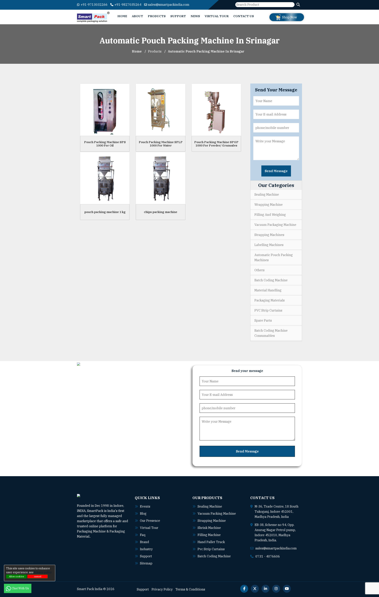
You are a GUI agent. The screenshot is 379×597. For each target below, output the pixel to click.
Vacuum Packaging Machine (275, 225)
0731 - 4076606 (267, 556)
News (195, 16)
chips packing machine (160, 212)
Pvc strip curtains (211, 549)
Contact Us (243, 16)
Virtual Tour (217, 16)
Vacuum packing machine (217, 513)
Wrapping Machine (268, 205)
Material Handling (267, 290)
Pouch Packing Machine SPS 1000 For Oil (105, 143)
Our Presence (150, 521)
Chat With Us (20, 588)
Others (259, 270)
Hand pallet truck (211, 542)
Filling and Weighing (270, 215)
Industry (146, 549)
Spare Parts (263, 320)
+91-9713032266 (94, 5)
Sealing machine (210, 506)
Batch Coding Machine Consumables (271, 333)
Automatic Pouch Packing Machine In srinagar (206, 51)
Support (178, 16)
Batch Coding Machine (271, 280)
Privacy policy (43, 572)
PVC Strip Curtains (268, 310)
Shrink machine (209, 528)
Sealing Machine (266, 194)
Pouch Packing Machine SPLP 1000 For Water (161, 143)
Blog (143, 513)
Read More (99, 536)
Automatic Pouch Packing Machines (273, 257)
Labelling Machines (268, 245)
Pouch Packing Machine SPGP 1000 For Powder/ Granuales (216, 143)
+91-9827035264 (127, 5)
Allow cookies (16, 576)
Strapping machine (212, 521)
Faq (142, 535)
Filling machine (209, 535)
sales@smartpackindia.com (168, 5)
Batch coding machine (214, 556)
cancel (37, 576)
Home (122, 16)
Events (145, 506)
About (137, 16)
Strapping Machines (269, 235)
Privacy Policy (162, 589)
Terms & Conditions (190, 589)
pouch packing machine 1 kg (105, 212)
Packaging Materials (269, 300)
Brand (144, 542)
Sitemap (146, 563)
